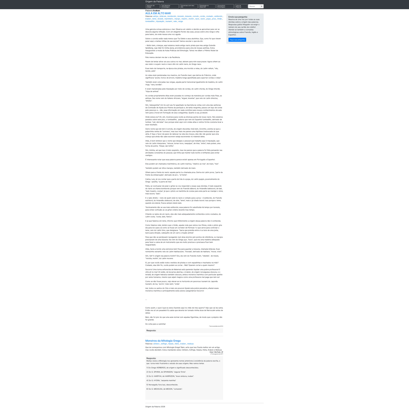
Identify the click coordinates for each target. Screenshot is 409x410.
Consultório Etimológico (221, 6)
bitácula (163, 16)
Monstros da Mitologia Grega (163, 340)
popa (208, 19)
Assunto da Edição (150, 6)
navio (203, 19)
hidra (177, 344)
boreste (181, 16)
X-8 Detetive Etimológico (166, 6)
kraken (148, 19)
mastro (184, 19)
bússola (188, 16)
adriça (155, 16)
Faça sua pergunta (237, 40)
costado (209, 16)
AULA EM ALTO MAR (158, 13)
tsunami (169, 21)
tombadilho (150, 21)
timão (219, 19)
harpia (170, 344)
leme (154, 19)
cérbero (156, 344)
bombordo (172, 16)
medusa (190, 344)
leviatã (160, 19)
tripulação (160, 21)
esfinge (164, 344)
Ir (261, 6)
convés (196, 16)
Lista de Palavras (238, 6)
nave (197, 19)
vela (175, 21)
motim (191, 19)
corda (202, 16)
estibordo (218, 16)
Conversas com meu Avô (187, 6)
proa (214, 19)
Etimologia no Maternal (204, 6)
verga (180, 21)
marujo (177, 19)
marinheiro (168, 19)
